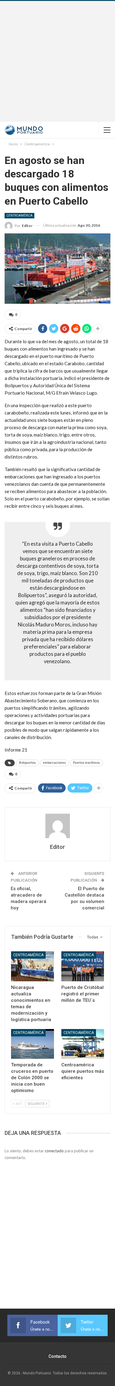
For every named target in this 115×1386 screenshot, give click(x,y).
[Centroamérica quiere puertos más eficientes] (82, 1044)
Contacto (57, 1356)
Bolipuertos (27, 762)
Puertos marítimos (86, 762)
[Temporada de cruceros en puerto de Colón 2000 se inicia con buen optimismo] (32, 1044)
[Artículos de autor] (57, 826)
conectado (54, 1150)
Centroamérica (19, 215)
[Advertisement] (57, 61)
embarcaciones (54, 762)
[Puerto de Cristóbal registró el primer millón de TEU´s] (82, 966)
